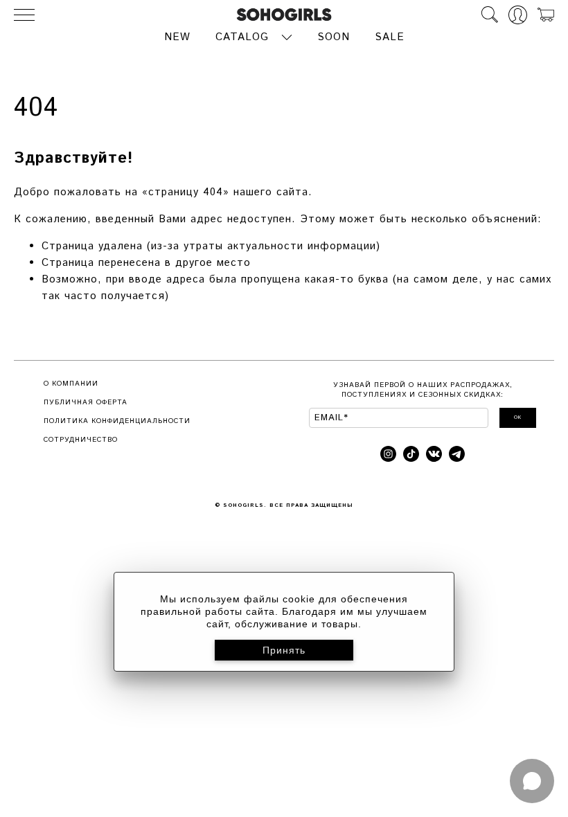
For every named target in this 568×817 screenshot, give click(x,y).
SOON (333, 37)
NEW (177, 37)
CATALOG (242, 37)
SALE (390, 37)
